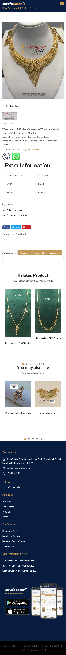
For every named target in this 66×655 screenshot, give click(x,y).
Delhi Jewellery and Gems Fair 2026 (20, 570)
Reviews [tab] (23, 252)
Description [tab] (10, 252)
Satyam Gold (7, 123)
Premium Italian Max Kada (18, 412)
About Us (7, 501)
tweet (17, 227)
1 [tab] (23, 364)
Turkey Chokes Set (48, 412)
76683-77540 (13, 473)
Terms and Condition (28, 646)
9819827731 (18, 149)
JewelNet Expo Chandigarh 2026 (18, 560)
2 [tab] (27, 364)
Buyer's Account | (12, 8)
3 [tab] (31, 364)
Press (5, 516)
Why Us (6, 511)
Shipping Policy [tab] (38, 252)
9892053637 (32, 149)
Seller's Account (30, 8)
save (27, 227)
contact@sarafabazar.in (18, 468)
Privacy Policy (9, 646)
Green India (8, 546)
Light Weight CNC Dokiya (18, 343)
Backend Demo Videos (13, 541)
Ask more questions (16, 215)
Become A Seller (10, 531)
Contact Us (8, 506)
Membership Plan (11, 536)
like (7, 227)
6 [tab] (42, 364)
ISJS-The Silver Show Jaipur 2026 (19, 565)
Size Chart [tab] (55, 252)
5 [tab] (39, 364)
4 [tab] (35, 364)
